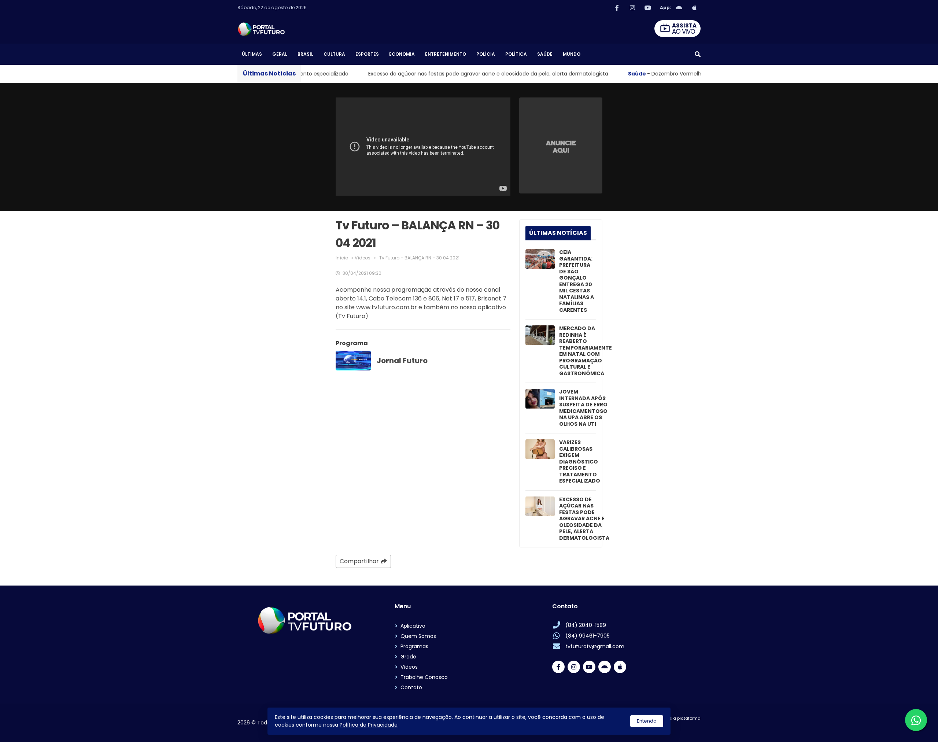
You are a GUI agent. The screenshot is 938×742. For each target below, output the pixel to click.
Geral (279, 54)
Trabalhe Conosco (424, 677)
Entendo (647, 720)
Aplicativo (412, 626)
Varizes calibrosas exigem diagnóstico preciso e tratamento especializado (579, 461)
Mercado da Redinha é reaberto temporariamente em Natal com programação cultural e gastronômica (585, 351)
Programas (414, 646)
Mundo (571, 54)
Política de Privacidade (369, 724)
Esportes (367, 54)
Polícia (485, 54)
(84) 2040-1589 (585, 625)
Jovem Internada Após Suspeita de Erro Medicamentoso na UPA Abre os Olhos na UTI (583, 408)
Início (342, 258)
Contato (411, 687)
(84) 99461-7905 (587, 635)
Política (516, 54)
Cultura (334, 54)
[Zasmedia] (682, 727)
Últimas (252, 54)
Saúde (545, 54)
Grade (408, 656)
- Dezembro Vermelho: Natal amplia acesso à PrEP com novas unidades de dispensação (694, 73)
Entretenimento (445, 54)
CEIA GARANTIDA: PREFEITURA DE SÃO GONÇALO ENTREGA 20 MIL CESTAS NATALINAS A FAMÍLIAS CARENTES (576, 281)
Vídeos (362, 258)
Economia (402, 54)
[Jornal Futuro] (353, 360)
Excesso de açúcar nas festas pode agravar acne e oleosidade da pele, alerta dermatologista (432, 73)
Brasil (305, 54)
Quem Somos (418, 636)
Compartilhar (359, 561)
